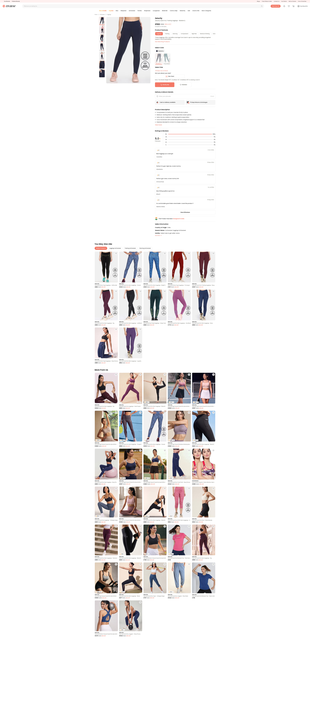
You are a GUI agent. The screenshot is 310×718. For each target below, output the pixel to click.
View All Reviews (185, 212)
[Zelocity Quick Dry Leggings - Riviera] (155, 653)
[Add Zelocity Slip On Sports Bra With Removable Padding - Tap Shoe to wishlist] (213, 716)
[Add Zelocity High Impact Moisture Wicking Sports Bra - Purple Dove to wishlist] (189, 412)
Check (212, 96)
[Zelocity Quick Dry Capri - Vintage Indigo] (155, 577)
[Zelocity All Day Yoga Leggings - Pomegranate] (179, 267)
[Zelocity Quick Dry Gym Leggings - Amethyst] (179, 305)
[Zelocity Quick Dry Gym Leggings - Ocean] (130, 267)
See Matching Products (162, 42)
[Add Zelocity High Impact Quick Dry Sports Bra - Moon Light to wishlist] (116, 412)
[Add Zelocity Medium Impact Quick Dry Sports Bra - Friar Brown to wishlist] (189, 678)
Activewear (102, 14)
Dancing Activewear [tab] (145, 248)
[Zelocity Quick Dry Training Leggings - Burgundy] (203, 267)
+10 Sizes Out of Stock (161, 71)
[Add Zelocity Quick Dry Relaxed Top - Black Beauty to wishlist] (116, 716)
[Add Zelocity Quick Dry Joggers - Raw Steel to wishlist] (189, 564)
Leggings (109, 14)
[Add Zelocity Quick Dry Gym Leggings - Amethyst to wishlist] (189, 291)
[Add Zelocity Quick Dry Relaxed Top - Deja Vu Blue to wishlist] (213, 564)
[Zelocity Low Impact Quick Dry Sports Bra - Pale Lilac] (130, 502)
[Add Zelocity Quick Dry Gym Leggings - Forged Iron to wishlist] (140, 412)
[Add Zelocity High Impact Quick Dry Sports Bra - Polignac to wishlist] (189, 374)
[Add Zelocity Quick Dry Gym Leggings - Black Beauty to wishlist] (164, 374)
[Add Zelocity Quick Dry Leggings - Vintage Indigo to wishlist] (116, 488)
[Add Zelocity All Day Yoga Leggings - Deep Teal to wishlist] (164, 291)
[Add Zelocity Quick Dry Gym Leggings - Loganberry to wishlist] (140, 329)
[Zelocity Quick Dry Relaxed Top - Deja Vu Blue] (203, 577)
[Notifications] (284, 6)
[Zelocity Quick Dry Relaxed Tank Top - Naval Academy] (130, 653)
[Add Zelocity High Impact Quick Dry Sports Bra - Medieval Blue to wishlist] (164, 450)
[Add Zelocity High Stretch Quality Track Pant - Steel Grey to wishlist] (116, 640)
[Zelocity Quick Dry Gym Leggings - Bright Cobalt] (155, 267)
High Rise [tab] (194, 33)
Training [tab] (167, 33)
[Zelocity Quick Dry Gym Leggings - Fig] (106, 305)
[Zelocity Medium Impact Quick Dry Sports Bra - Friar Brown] (179, 691)
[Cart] (293, 6)
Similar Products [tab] (101, 248)
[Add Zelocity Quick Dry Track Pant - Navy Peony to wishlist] (189, 450)
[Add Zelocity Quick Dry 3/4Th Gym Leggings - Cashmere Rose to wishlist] (189, 488)
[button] (262, 6)
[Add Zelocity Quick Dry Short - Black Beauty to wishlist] (213, 488)
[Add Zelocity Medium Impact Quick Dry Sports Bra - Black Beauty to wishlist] (164, 526)
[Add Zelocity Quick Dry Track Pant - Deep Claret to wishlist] (189, 602)
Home (96, 14)
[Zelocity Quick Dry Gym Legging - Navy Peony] (106, 464)
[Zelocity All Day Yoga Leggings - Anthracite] (106, 267)
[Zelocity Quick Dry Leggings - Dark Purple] (130, 388)
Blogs (258, 1)
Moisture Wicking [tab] (205, 33)
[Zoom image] (128, 50)
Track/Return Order (267, 1)
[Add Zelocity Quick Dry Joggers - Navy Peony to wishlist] (140, 602)
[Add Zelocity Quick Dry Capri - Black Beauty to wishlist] (164, 716)
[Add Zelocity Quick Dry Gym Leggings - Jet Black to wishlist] (140, 291)
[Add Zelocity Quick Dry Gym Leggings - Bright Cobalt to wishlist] (164, 253)
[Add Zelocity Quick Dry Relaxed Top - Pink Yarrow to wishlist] (189, 526)
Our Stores (284, 1)
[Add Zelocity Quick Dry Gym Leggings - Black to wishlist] (140, 564)
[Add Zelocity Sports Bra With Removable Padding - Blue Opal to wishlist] (164, 602)
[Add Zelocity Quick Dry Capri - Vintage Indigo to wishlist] (164, 564)
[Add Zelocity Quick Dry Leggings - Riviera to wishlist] (164, 640)
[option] (102, 21)
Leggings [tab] (159, 33)
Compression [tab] (184, 33)
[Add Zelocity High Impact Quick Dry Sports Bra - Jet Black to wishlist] (189, 640)
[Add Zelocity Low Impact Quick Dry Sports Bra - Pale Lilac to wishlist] (140, 488)
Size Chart (171, 76)
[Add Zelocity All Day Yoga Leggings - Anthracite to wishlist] (116, 253)
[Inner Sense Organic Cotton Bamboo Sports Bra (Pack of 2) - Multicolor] (203, 464)
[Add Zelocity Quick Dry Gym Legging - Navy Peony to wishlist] (116, 450)
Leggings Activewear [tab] (115, 248)
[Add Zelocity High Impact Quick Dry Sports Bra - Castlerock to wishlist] (213, 602)
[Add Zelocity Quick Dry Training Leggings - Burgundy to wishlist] (213, 253)
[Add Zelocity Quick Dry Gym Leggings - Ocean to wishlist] (140, 253)
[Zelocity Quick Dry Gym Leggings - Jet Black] (130, 305)
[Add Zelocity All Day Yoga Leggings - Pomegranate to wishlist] (189, 253)
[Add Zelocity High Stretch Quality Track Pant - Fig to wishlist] (164, 678)
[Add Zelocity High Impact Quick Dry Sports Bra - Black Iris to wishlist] (140, 450)
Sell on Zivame (292, 1)
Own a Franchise (302, 1)
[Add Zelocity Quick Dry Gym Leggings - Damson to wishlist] (116, 526)
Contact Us (276, 1)
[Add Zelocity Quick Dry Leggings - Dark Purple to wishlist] (140, 374)
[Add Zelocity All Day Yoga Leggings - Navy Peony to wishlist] (116, 329)
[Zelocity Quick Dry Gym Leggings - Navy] (203, 305)
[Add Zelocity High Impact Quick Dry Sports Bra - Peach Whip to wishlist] (213, 374)
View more (158, 125)
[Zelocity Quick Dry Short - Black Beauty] (203, 502)
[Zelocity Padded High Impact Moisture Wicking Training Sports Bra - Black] (130, 691)
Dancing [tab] (175, 33)
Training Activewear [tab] (130, 248)
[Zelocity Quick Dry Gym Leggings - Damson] (106, 540)
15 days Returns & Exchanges (198, 102)
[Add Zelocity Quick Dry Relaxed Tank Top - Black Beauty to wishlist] (140, 716)
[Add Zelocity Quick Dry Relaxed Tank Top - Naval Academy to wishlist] (140, 640)
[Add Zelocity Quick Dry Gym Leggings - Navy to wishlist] (213, 291)
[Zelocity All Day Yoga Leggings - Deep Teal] (155, 305)
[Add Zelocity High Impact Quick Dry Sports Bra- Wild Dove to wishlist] (116, 564)
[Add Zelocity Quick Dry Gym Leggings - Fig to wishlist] (116, 291)
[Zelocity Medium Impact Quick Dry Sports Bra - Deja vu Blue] (106, 615)
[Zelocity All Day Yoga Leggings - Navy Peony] (106, 343)
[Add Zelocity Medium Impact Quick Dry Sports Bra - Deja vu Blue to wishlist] (116, 602)
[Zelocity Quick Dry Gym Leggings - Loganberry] (130, 343)
